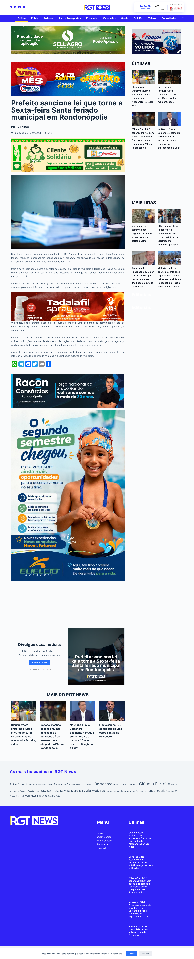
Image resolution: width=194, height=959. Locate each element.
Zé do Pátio (54, 796)
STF (176, 791)
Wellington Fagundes (37, 795)
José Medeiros (53, 791)
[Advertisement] (67, 603)
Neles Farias (131, 791)
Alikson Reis (87, 784)
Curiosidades (169, 18)
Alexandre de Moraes (67, 784)
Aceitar (131, 953)
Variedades (109, 18)
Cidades (48, 18)
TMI (22, 796)
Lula (87, 790)
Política (22, 18)
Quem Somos (104, 836)
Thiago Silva (14, 796)
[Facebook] (11, 7)
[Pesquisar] (183, 18)
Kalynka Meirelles (71, 790)
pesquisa (139, 791)
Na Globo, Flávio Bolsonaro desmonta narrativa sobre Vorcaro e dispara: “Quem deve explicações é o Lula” (82, 736)
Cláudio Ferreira (154, 783)
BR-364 (123, 785)
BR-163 (116, 785)
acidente (31, 784)
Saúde (124, 18)
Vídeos (152, 18)
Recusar (145, 953)
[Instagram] (15, 7)
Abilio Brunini (18, 784)
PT (145, 791)
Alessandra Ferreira (44, 785)
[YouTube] (24, 7)
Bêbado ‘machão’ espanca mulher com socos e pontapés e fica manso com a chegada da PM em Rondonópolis (52, 736)
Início (100, 833)
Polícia (34, 18)
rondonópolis (156, 790)
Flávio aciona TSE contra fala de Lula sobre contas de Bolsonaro (139, 930)
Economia (91, 18)
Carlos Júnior (132, 784)
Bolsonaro (103, 784)
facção (31, 791)
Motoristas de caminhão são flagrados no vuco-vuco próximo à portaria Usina (142, 233)
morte (123, 791)
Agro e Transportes (70, 18)
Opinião (138, 18)
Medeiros (98, 790)
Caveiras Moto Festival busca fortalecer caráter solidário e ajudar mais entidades (167, 94)
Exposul (23, 791)
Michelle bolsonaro (112, 791)
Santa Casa (170, 791)
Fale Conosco (104, 840)
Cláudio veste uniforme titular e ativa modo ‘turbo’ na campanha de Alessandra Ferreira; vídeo (140, 839)
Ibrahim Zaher (40, 791)
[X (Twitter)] (19, 7)
